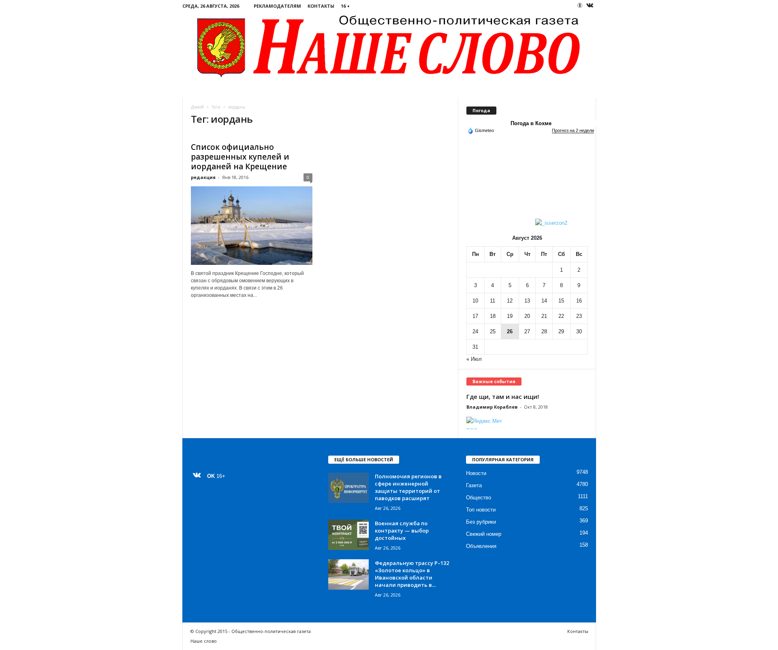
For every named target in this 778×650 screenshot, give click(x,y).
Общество (478, 497)
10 (475, 301)
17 (475, 316)
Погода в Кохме (531, 123)
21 (544, 316)
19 (510, 316)
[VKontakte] (590, 6)
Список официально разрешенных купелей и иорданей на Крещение (240, 157)
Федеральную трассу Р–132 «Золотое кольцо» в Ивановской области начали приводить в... (412, 573)
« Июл (474, 359)
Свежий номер (483, 534)
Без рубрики (481, 522)
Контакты (321, 6)
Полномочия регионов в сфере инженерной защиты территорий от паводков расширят (408, 487)
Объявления (481, 546)
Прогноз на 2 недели (573, 130)
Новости (476, 473)
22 (561, 316)
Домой (197, 107)
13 (527, 301)
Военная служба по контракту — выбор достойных (402, 530)
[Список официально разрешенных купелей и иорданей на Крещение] (251, 225)
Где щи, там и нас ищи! (502, 396)
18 (493, 316)
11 (492, 301)
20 (527, 316)
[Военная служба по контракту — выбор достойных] (348, 535)
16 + (345, 6)
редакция (203, 177)
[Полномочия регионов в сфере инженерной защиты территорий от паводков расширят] (348, 488)
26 (510, 331)
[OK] (579, 5)
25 (493, 331)
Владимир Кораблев (491, 407)
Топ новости (481, 510)
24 (475, 331)
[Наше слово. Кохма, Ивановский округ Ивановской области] (389, 45)
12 (510, 301)
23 (579, 316)
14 (544, 301)
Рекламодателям (277, 6)
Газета (474, 485)
